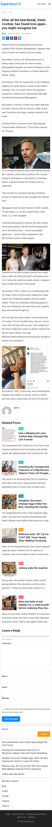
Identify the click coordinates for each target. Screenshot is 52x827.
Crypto (5, 791)
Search (5, 729)
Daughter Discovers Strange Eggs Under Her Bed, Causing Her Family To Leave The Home (33, 505)
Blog (10, 12)
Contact (31, 817)
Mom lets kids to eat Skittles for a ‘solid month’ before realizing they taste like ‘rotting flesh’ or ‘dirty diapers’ (34, 608)
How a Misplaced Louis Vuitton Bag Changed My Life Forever (33, 436)
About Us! (21, 817)
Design (5, 796)
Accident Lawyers (10, 781)
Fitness (5, 806)
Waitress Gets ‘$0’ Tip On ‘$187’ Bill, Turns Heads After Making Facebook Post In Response (34, 539)
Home (4, 12)
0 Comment (26, 34)
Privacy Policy (18, 814)
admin (16, 407)
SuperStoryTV (11, 4)
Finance (5, 801)
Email (5, 687)
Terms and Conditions (36, 814)
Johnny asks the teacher (33, 567)
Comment (7, 643)
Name (5, 676)
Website (5, 698)
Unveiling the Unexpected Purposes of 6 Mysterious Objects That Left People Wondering (34, 471)
